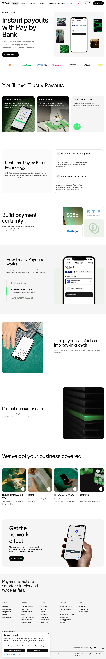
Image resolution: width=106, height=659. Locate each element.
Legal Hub (21, 654)
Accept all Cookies (15, 650)
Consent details (9, 654)
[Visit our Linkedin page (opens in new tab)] (103, 648)
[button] (33, 3)
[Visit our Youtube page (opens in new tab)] (95, 648)
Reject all (37, 650)
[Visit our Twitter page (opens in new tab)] (99, 648)
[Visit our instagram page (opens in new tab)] (91, 648)
